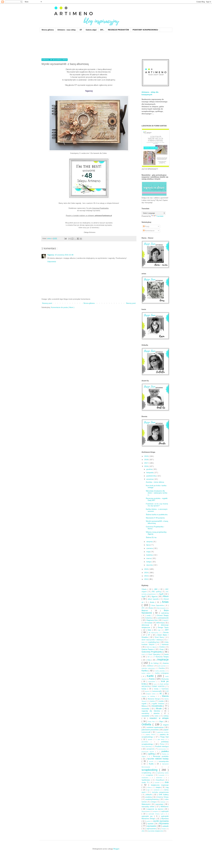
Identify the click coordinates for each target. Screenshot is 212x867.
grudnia (149, 469)
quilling (152, 754)
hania (166, 654)
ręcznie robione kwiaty (158, 759)
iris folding (155, 663)
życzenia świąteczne (155, 831)
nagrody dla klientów (152, 711)
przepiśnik (151, 749)
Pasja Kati (164, 737)
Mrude (159, 708)
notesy (166, 716)
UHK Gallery (164, 794)
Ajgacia (155, 596)
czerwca (149, 548)
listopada (150, 472)
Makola (165, 696)
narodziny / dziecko (151, 713)
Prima (162, 744)
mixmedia (146, 709)
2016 (146, 466)
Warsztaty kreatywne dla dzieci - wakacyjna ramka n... (156, 493)
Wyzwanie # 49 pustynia (155, 518)
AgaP (144, 596)
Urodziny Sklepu (163, 797)
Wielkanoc (165, 806)
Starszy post (131, 303)
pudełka (165, 751)
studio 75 (146, 782)
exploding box (154, 642)
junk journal (162, 666)
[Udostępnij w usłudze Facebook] (78, 238)
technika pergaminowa (160, 792)
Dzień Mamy (160, 637)
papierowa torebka (163, 732)
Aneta (152, 602)
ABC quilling (157, 591)
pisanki (150, 739)
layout (147, 691)
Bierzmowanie (161, 608)
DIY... (102, 30)
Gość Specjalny (155, 654)
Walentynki (146, 804)
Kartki (151, 675)
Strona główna (48, 30)
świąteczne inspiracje (160, 785)
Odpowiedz (51, 262)
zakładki (165, 826)
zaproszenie (151, 829)
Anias (165, 601)
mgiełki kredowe (158, 704)
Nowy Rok (151, 721)
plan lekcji (161, 739)
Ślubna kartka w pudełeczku (157, 514)
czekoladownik (163, 618)
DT (81, 30)
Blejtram (146, 610)
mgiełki (145, 704)
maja (148, 552)
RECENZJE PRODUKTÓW (118, 30)
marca (149, 558)
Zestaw (163, 828)
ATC (143, 608)
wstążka (156, 811)
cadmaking (165, 613)
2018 (146, 459)
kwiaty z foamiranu (161, 689)
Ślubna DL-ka (151, 537)
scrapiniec (150, 775)
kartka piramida (160, 671)
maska (152, 701)
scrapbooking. (147, 773)
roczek (151, 761)
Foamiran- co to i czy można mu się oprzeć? (157, 505)
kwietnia (149, 555)
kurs (155, 684)
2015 (146, 569)
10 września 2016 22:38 (64, 255)
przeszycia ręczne (148, 751)
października (151, 476)
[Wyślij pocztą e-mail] (69, 238)
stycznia (149, 565)
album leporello (153, 599)
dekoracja (160, 623)
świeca (149, 787)
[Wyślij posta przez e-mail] (65, 238)
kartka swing (146, 673)
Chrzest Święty (163, 615)
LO (167, 691)
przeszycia (162, 749)
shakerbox (160, 777)
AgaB (161, 594)
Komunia (165, 679)
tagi (148, 790)
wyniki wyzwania (161, 821)
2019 (146, 456)
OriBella (147, 724)
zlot (143, 831)
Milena (144, 706)
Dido (150, 630)
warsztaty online (148, 806)
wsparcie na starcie (155, 809)
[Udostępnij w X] (75, 238)
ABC (156, 589)
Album (166, 596)
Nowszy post (47, 303)
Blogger (116, 849)
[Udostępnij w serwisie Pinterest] (81, 238)
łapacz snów (151, 693)
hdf (148, 657)
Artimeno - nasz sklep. (66, 30)
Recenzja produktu (161, 756)
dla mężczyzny (154, 632)
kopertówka (152, 681)
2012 (146, 579)
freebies (162, 647)
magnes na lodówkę (149, 696)
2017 (146, 463)
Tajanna (50, 255)
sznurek (157, 782)
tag (167, 787)
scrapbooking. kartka (162, 773)
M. (161, 693)
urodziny (148, 797)
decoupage (149, 623)
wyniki (148, 821)
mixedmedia (157, 706)
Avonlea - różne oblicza (155, 482)
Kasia (152, 679)
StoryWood (160, 780)
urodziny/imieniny (152, 799)
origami (166, 725)
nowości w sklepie (159, 718)
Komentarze (149, 231)
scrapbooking (150, 769)
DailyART (166, 620)
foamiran (165, 644)
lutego (149, 562)
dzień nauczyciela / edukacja (152, 640)
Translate (159, 216)
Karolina (162, 668)
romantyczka (164, 761)
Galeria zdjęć (91, 30)
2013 (146, 576)
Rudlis (152, 764)
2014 (146, 573)
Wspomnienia (146, 811)
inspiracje (163, 659)
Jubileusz (150, 666)
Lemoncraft (157, 691)
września (150, 479)
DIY (167, 630)
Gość (143, 654)
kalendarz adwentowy (148, 668)
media (161, 701)
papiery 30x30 (151, 734)
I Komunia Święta (161, 657)
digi (159, 630)
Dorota (166, 632)
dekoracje (146, 625)
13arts (145, 589)
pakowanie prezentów (150, 730)
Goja (162, 649)
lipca (148, 545)
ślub (167, 782)
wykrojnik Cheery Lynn (156, 814)
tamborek (157, 790)
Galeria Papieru (148, 649)
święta (159, 787)
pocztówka (146, 741)
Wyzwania (164, 823)
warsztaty (160, 804)
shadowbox (146, 777)
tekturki (149, 794)
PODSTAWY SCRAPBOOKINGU (145, 30)
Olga (161, 721)
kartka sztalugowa (162, 673)
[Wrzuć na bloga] (72, 238)
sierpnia (149, 542)
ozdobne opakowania (155, 727)
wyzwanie (152, 826)
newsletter (146, 716)
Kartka (145, 671)
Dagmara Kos (152, 620)
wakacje (163, 802)
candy (149, 615)
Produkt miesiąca (162, 746)
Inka (149, 660)
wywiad (151, 824)
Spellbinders (146, 780)
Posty (147, 226)
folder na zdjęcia (151, 647)
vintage (154, 802)
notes (157, 716)
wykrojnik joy (148, 816)
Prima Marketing (147, 746)
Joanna (166, 663)
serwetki (162, 775)
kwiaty (144, 689)
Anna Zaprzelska (158, 605)
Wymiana (165, 818)
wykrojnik (165, 811)
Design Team (163, 627)
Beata (151, 608)
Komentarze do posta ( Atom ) (62, 307)
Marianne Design (154, 699)
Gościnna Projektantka (152, 652)
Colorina (148, 618)
